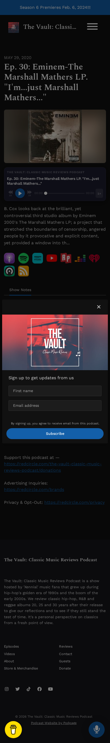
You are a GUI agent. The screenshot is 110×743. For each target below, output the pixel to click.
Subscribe (55, 433)
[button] (98, 307)
